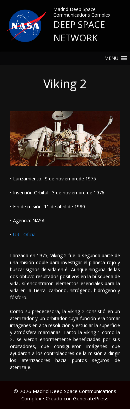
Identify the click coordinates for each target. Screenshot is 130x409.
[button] (111, 58)
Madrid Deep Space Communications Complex (81, 12)
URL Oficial (24, 234)
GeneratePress (91, 398)
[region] (65, 138)
